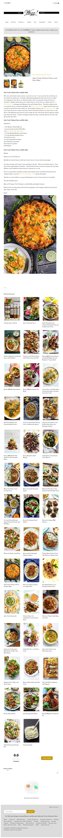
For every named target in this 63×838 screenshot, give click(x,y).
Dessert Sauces (30, 823)
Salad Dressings (45, 821)
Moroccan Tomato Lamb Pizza (12, 553)
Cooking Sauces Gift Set (10, 323)
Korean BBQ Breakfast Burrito (12, 389)
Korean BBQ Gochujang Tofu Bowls (31, 390)
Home (5, 819)
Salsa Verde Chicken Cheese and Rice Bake (11, 585)
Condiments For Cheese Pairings (23, 821)
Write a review (47, 758)
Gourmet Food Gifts (41, 823)
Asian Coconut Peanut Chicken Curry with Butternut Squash (31, 423)
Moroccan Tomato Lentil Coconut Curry (10, 489)
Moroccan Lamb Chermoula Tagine (30, 489)
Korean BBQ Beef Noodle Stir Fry (50, 714)
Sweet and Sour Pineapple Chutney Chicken (30, 554)
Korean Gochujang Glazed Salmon (30, 521)
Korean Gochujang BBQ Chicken (48, 521)
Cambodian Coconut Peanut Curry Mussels (49, 456)
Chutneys (36, 821)
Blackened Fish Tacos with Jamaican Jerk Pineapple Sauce (50, 489)
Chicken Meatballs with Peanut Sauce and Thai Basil (12, 357)
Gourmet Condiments (46, 819)
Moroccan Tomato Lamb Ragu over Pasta (50, 617)
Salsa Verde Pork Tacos (29, 323)
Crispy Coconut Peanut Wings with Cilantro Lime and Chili (31, 357)
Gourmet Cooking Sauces (17, 823)
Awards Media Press (32, 819)
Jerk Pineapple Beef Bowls (30, 713)
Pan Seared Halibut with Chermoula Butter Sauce (10, 423)
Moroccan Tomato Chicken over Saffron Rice (30, 585)
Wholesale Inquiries (28, 825)
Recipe (49, 75)
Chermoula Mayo (27, 745)
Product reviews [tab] (7, 768)
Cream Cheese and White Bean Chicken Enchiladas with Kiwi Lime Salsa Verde (50, 391)
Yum (5, 287)
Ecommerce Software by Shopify (13, 830)
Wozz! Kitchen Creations (39, 75)
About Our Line (45, 825)
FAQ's (37, 825)
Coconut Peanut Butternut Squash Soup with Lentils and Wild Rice (12, 522)
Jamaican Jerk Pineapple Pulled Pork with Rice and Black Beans (11, 651)
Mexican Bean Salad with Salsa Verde (31, 683)
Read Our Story (21, 819)
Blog (19, 825)
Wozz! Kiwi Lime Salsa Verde (15, 131)
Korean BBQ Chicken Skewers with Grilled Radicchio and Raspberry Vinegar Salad (50, 358)
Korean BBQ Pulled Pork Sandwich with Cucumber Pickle (11, 457)
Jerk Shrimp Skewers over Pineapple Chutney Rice (49, 585)
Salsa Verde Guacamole (10, 616)
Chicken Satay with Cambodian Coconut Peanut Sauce (30, 617)
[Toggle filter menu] (57, 772)
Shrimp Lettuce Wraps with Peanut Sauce (11, 683)
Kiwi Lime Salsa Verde (37, 106)
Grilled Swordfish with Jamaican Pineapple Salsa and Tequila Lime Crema (50, 324)
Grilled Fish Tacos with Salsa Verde (31, 650)
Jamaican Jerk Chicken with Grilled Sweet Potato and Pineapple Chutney (49, 424)
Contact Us (12, 819)
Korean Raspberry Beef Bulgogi (29, 456)
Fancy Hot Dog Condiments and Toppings (49, 683)
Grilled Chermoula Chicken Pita (11, 746)
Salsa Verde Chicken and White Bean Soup (49, 650)
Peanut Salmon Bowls (9, 713)
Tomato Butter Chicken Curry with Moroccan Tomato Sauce (50, 554)
